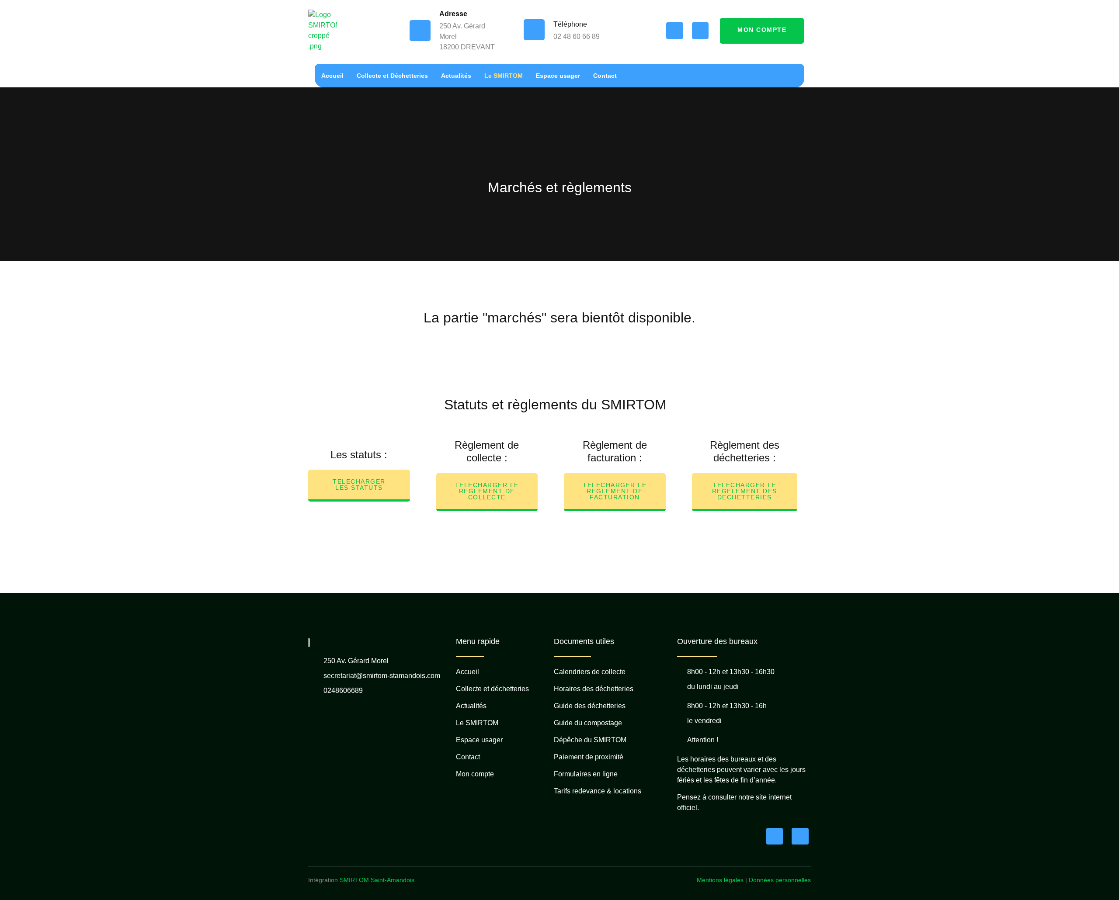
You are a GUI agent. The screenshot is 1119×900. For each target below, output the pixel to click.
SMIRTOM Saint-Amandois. (378, 879)
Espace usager (558, 75)
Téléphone (570, 24)
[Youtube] (700, 30)
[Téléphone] (534, 29)
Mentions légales (720, 879)
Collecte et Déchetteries (392, 75)
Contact (605, 75)
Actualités (456, 75)
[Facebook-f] (674, 30)
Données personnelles (780, 879)
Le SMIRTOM (503, 75)
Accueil (332, 75)
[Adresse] (420, 30)
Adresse (453, 13)
